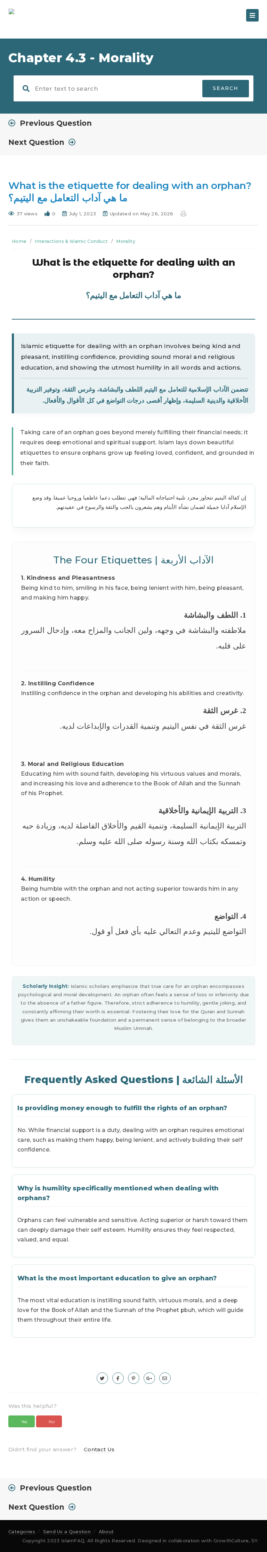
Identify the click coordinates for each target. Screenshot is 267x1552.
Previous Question (56, 123)
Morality (125, 241)
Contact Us (99, 1449)
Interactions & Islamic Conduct (71, 241)
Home (19, 241)
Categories (21, 1531)
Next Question (36, 142)
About (106, 1531)
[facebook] (118, 1378)
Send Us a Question (67, 1531)
